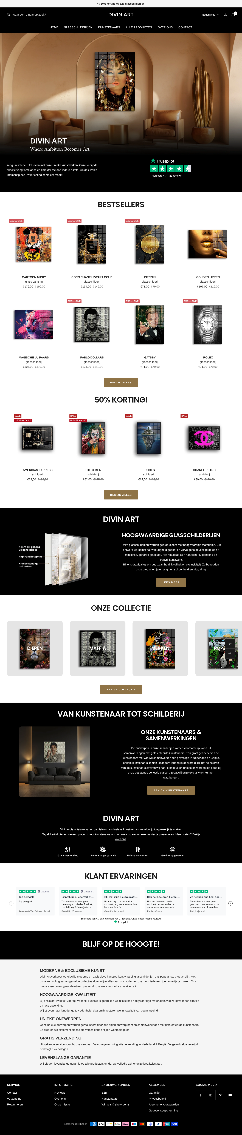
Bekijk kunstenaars (171, 790)
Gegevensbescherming (163, 1110)
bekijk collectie (121, 689)
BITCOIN (150, 277)
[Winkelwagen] (233, 14)
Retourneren (15, 1104)
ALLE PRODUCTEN (139, 27)
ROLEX (208, 357)
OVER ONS (165, 27)
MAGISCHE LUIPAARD (34, 357)
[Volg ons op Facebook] (201, 1095)
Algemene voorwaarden (164, 1104)
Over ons (60, 1098)
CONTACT (185, 27)
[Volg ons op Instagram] (210, 1095)
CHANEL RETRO (204, 470)
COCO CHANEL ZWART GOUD (91, 277)
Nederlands (208, 14)
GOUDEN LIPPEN (208, 277)
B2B (104, 1092)
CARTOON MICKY (34, 277)
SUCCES (149, 470)
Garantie (154, 1092)
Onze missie (62, 1104)
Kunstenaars (109, 1098)
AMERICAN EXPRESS (38, 470)
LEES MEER (171, 582)
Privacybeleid (157, 1098)
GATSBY (150, 357)
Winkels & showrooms (116, 1104)
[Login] (225, 14)
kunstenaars (102, 834)
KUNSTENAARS (109, 27)
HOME (54, 27)
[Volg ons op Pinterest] (220, 1095)
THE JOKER (93, 470)
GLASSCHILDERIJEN (78, 27)
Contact (12, 1092)
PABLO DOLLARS (92, 357)
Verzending (14, 1098)
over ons (120, 839)
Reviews (59, 1092)
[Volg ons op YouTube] (230, 1095)
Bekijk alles (121, 494)
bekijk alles (121, 382)
